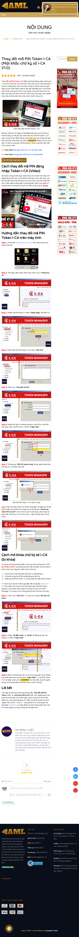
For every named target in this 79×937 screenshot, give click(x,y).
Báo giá (17, 150)
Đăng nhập (47, 781)
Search (72, 59)
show (23, 160)
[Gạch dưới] (16, 795)
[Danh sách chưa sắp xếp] (25, 795)
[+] (39, 794)
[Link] (34, 795)
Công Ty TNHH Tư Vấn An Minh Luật (33, 930)
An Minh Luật (13, 705)
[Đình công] (19, 795)
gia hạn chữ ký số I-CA (25, 154)
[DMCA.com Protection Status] (8, 868)
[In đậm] (11, 795)
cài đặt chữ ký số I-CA (24, 243)
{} (36, 794)
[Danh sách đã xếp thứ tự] (22, 795)
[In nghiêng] (13, 795)
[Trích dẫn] (28, 795)
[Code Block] (31, 795)
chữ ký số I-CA (25, 150)
